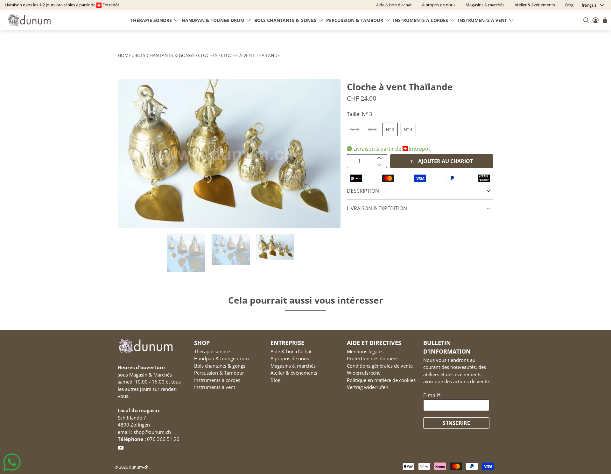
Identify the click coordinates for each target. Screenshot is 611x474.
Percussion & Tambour (354, 20)
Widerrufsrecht (363, 373)
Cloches (208, 55)
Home (124, 55)
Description (363, 190)
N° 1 (354, 129)
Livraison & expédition (377, 208)
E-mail (432, 395)
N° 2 (372, 129)
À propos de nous (289, 358)
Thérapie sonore (151, 20)
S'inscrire (456, 423)
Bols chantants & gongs (285, 20)
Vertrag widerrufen (367, 387)
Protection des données (372, 358)
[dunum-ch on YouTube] (121, 449)
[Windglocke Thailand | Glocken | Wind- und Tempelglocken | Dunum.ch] (229, 153)
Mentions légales (365, 351)
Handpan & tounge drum (213, 20)
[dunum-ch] (29, 19)
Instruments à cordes (420, 20)
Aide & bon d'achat (291, 351)
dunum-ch (139, 467)
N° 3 (390, 129)
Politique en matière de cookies (381, 380)
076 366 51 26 (163, 439)
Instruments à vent (482, 20)
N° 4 (408, 129)
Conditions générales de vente (380, 366)
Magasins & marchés (293, 366)
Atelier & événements (293, 373)
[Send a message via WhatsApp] (12, 462)
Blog (275, 380)
